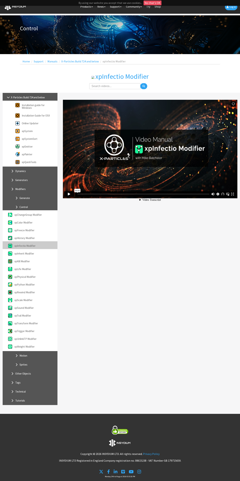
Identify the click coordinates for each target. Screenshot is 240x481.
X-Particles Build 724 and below (80, 61)
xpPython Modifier (24, 284)
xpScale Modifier (23, 300)
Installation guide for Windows (33, 106)
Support (39, 61)
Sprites (23, 364)
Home (26, 61)
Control (24, 207)
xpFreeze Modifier (24, 230)
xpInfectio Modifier (24, 245)
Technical (20, 391)
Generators (21, 180)
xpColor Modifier (23, 222)
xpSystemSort (29, 138)
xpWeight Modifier (24, 346)
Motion (23, 355)
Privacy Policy (151, 454)
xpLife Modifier (22, 269)
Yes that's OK (152, 3)
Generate (25, 198)
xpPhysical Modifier (25, 276)
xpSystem (27, 131)
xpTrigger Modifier (24, 331)
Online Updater (30, 123)
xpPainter (27, 154)
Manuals (52, 61)
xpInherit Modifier (24, 253)
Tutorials (20, 400)
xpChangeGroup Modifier (28, 214)
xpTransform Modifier (26, 323)
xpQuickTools (29, 162)
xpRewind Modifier (24, 292)
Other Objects (23, 373)
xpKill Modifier (22, 261)
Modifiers (20, 189)
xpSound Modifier (24, 308)
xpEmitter (27, 146)
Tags (18, 382)
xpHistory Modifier (24, 238)
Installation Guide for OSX (36, 115)
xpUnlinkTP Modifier (25, 339)
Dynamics (20, 171)
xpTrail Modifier (22, 315)
